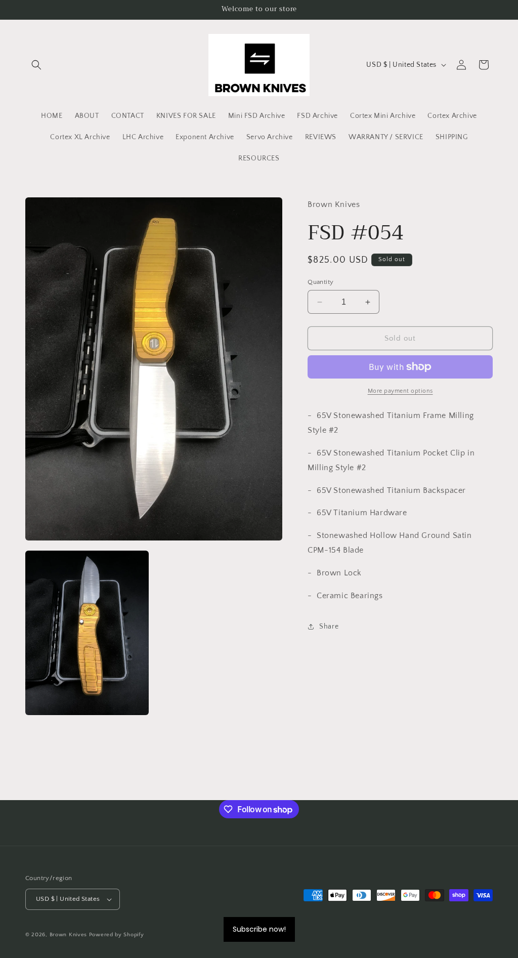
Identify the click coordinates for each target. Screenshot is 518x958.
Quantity (320, 281)
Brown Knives (68, 935)
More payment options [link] (400, 391)
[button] (36, 65)
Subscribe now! (259, 929)
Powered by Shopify (116, 935)
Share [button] (328, 626)
